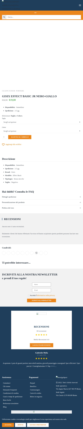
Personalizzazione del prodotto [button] (13, 202)
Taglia (4, 118)
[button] (80, 5)
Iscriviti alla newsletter (41, 300)
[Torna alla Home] (12, 5)
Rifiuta (20, 425)
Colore (4, 127)
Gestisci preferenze (38, 425)
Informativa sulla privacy (46, 295)
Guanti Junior (8, 91)
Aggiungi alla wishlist (13, 144)
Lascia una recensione (41, 345)
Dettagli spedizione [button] (9, 197)
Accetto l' (42, 295)
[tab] (35, 12)
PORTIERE (20, 91)
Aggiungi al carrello (20, 137)
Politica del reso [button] (8, 208)
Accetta (8, 425)
